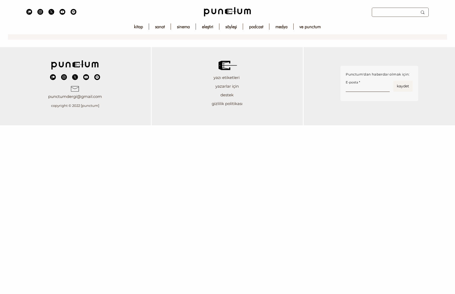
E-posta (352, 82)
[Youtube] (62, 12)
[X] (51, 12)
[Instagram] (40, 12)
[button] (227, 77)
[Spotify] (73, 12)
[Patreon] (29, 12)
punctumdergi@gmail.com (75, 96)
